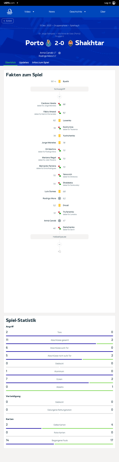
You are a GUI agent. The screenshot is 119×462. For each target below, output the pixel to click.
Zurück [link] (9, 21)
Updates (24, 62)
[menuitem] (33, 11)
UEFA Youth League (9, 11)
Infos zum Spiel (40, 62)
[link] (52, 11)
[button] (29, 11)
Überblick (10, 62)
